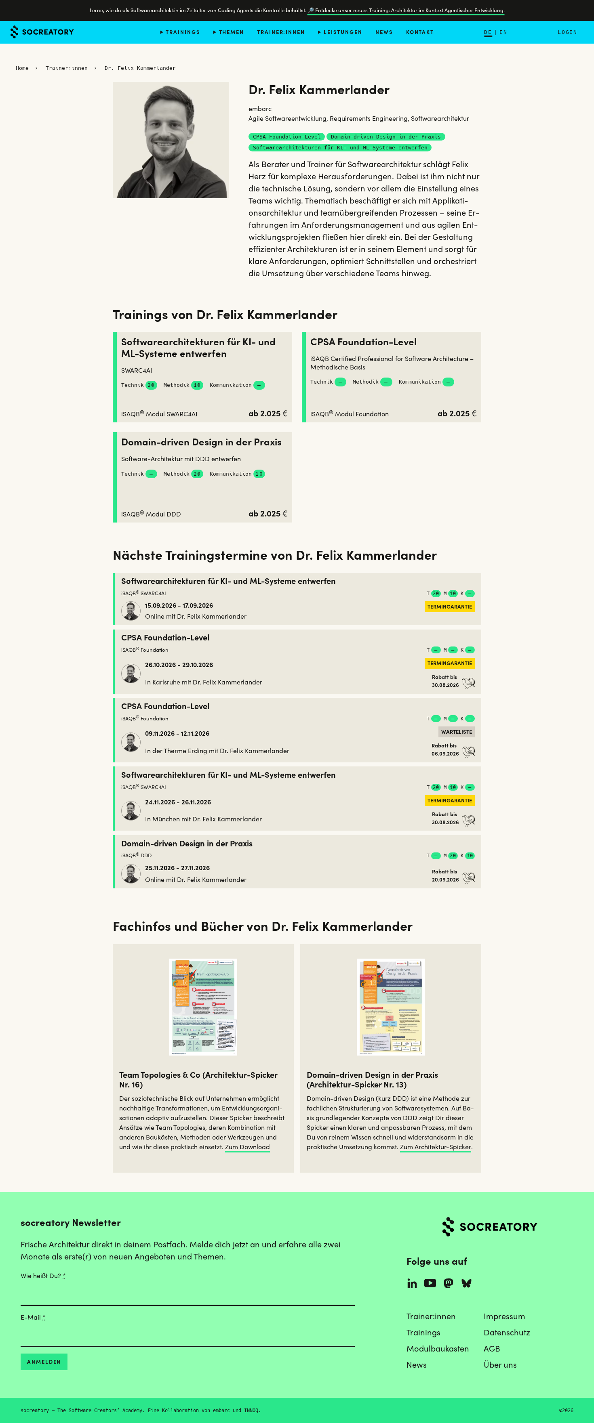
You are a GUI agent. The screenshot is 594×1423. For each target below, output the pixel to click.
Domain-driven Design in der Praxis (201, 442)
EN (503, 32)
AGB (492, 1348)
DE (488, 32)
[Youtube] (430, 1283)
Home (22, 68)
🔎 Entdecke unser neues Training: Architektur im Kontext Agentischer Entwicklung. (406, 10)
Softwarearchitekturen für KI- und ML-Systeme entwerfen (198, 348)
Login (567, 32)
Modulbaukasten (438, 1348)
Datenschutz (507, 1332)
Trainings (183, 31)
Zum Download (247, 1147)
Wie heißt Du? (43, 1276)
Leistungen (343, 31)
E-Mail (33, 1317)
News (384, 31)
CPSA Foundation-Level (363, 342)
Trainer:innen (281, 31)
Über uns (500, 1365)
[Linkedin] (412, 1283)
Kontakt (420, 31)
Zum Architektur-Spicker (435, 1147)
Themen (231, 31)
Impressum (504, 1316)
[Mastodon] (448, 1283)
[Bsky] (466, 1283)
